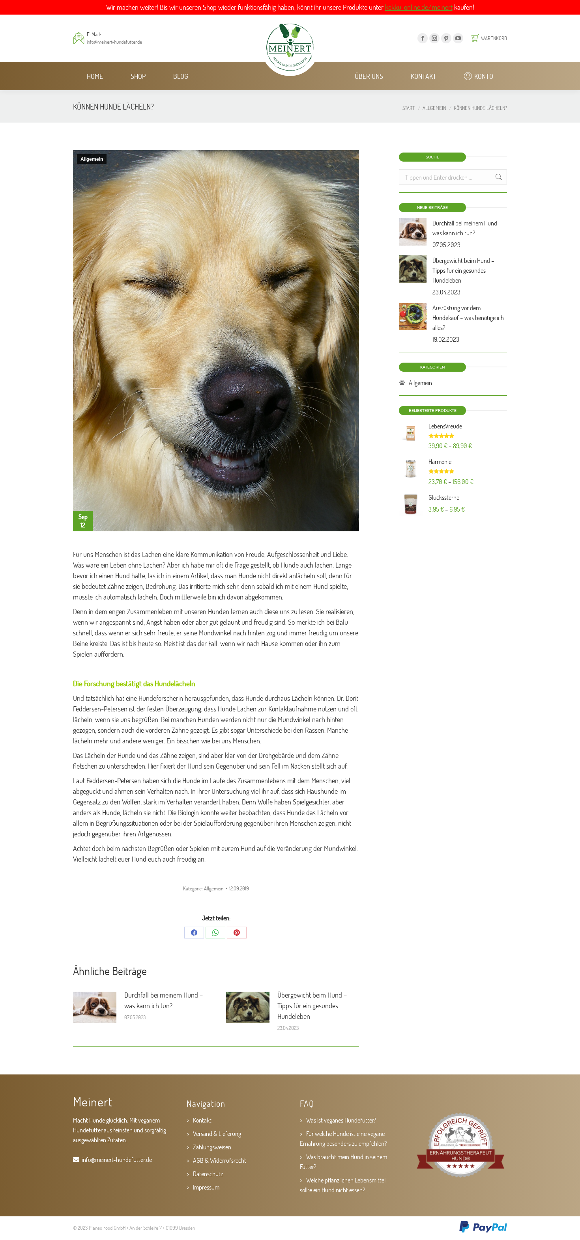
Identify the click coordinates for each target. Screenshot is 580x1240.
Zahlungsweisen (212, 1147)
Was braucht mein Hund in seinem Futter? (343, 1161)
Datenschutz (208, 1173)
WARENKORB (494, 38)
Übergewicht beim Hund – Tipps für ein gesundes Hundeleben (312, 1005)
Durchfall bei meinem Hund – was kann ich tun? (163, 1000)
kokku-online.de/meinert (419, 7)
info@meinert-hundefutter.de (114, 41)
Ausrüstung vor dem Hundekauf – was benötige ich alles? (468, 317)
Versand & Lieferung (217, 1133)
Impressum (206, 1187)
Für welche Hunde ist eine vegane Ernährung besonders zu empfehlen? (343, 1138)
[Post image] (94, 1007)
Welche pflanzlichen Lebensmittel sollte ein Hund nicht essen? (342, 1185)
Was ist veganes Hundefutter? (341, 1120)
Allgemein (91, 159)
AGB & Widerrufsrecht (219, 1160)
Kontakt (202, 1120)
